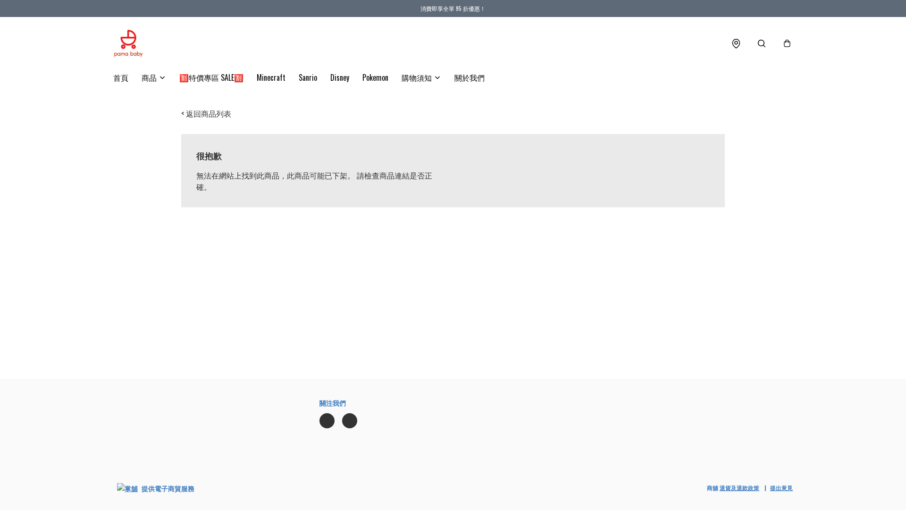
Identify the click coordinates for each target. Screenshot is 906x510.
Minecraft (271, 77)
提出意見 (781, 488)
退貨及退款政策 (739, 488)
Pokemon (375, 77)
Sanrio (308, 77)
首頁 (120, 77)
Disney (339, 77)
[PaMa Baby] (128, 43)
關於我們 (469, 77)
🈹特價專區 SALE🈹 (211, 77)
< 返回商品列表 (206, 113)
